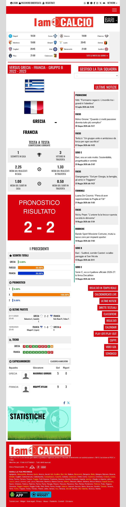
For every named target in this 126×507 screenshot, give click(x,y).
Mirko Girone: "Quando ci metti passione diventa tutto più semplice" (95, 121)
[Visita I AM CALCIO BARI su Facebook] (94, 2)
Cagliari (16, 49)
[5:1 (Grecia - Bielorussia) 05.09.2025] (36, 346)
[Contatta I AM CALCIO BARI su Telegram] (88, 2)
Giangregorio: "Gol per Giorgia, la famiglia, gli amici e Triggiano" (96, 178)
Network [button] (111, 2)
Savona (78, 486)
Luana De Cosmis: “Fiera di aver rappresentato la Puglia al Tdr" (91, 197)
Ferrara (23, 479)
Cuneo (112, 476)
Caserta (58, 476)
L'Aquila (95, 479)
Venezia (62, 488)
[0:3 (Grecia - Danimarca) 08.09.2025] (39, 346)
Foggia (35, 479)
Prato (103, 484)
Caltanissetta (38, 476)
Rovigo (58, 486)
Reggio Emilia (35, 486)
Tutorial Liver (14, 501)
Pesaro (56, 484)
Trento (28, 488)
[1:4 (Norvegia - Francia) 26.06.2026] (36, 352)
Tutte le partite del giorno (96, 55)
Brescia (112, 474)
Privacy (39, 501)
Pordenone (89, 484)
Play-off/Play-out (105, 334)
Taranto (103, 486)
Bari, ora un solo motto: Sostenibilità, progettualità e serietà (93, 159)
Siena (83, 486)
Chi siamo (69, 501)
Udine (46, 488)
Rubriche (79, 228)
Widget (22, 501)
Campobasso (49, 476)
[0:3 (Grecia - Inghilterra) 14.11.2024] (24, 346)
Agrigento (12, 474)
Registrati (50, 2)
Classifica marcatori (59, 361)
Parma (38, 484)
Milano (79, 481)
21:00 (84, 48)
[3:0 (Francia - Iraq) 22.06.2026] (33, 352)
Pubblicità (53, 501)
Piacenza (70, 484)
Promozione (81, 95)
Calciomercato (27, 476)
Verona (74, 488)
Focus (78, 114)
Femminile (80, 190)
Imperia (82, 479)
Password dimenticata (31, 2)
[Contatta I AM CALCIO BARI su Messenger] (91, 2)
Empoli (50, 42)
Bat (66, 474)
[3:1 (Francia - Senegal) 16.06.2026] (30, 352)
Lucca (33, 481)
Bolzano (105, 474)
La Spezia (102, 479)
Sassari (71, 486)
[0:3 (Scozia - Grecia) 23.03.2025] (33, 346)
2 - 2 (46, 316)
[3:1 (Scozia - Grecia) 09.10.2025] (42, 346)
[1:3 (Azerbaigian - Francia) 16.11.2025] (27, 352)
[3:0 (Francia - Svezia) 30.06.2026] (39, 352)
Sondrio (97, 486)
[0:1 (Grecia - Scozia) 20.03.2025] (30, 346)
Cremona (99, 476)
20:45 (83, 42)
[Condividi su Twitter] (68, 402)
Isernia (88, 479)
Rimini (47, 486)
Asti (51, 474)
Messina (73, 481)
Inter (51, 49)
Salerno (64, 486)
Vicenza (91, 488)
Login (15, 2)
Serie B (78, 248)
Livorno (23, 481)
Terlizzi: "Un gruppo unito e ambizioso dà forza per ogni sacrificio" (95, 140)
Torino (16, 488)
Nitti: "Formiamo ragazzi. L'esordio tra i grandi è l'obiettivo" (94, 102)
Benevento (68, 49)
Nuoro (11, 484)
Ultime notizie (108, 301)
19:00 (84, 35)
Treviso (34, 488)
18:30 (33, 35)
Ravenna (12, 486)
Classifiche (110, 314)
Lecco (17, 481)
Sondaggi (111, 353)
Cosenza (91, 476)
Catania (65, 476)
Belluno (70, 474)
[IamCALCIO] (63, 450)
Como (50, 36)
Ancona (30, 474)
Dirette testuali (107, 308)
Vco (56, 488)
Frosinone (53, 479)
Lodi (28, 481)
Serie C (78, 152)
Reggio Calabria (23, 486)
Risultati (111, 321)
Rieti (42, 486)
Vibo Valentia (83, 488)
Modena (86, 481)
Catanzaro (49, 55)
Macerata (39, 481)
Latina (109, 479)
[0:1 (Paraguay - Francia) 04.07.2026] (42, 352)
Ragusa (109, 484)
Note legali (31, 501)
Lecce (11, 481)
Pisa (14, 55)
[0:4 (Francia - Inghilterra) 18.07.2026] (52, 352)
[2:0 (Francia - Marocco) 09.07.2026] (45, 352)
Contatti (61, 501)
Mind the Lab (14, 462)
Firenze (29, 479)
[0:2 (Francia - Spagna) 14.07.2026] (48, 352)
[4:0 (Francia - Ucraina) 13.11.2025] (24, 352)
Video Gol (111, 347)
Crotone (106, 476)
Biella (93, 474)
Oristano (18, 484)
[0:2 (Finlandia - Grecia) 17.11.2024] (27, 346)
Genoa (100, 42)
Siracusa (90, 486)
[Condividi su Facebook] (64, 402)
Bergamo (86, 474)
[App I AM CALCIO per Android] (104, 2)
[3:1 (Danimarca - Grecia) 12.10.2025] (45, 346)
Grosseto (75, 479)
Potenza (97, 484)
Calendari (110, 327)
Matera (66, 481)
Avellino (57, 474)
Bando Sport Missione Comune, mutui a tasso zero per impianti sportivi (95, 235)
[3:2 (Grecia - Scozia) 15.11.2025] (48, 346)
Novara (110, 481)
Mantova (16, 42)
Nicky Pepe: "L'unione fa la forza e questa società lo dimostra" (96, 216)
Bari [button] (110, 19)
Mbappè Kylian (40, 386)
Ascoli (47, 474)
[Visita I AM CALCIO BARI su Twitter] (100, 2)
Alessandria (21, 474)
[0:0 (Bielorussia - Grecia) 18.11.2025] (52, 346)
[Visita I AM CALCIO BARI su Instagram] (97, 2)
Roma (52, 486)
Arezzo (67, 36)
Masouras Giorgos (42, 373)
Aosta (35, 474)
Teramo (110, 486)
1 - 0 (46, 327)
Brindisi (12, 476)
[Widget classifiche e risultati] (40, 494)
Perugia (49, 484)
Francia (30, 132)
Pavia (44, 484)
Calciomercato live (105, 294)
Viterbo (98, 488)
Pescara (63, 484)
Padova (25, 484)
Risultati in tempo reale (103, 288)
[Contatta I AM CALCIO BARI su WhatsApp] (85, 2)
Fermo (16, 479)
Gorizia (68, 479)
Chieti (79, 476)
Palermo (101, 36)
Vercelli (68, 488)
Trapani (22, 488)
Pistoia (81, 484)
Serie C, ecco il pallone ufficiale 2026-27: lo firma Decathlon (95, 274)
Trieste (40, 488)
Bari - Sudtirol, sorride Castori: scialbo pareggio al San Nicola (94, 254)
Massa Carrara (57, 481)
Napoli (15, 36)
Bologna (99, 474)
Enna (11, 479)
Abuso (45, 501)
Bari (62, 474)
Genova (61, 479)
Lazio (65, 42)
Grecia (39, 121)
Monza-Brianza (95, 481)
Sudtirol (101, 49)
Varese (51, 488)
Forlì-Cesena (44, 479)
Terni (11, 488)
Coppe (113, 340)
